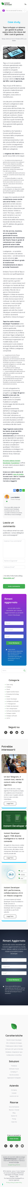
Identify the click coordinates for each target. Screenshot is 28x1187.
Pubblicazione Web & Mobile (14, 1046)
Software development (13, 711)
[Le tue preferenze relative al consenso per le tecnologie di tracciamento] (2, 1184)
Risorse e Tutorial (14, 1110)
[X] (17, 490)
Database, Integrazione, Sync (14, 1052)
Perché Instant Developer (14, 1040)
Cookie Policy (18, 1182)
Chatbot (8, 687)
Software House (14, 1069)
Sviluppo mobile (11, 713)
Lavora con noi (14, 1096)
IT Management (11, 703)
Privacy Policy (10, 1182)
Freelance (14, 1066)
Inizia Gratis (14, 1139)
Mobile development (12, 706)
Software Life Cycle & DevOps (14, 1049)
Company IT (14, 1072)
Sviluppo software (11, 715)
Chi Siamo (14, 1090)
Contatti (14, 1093)
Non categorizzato (11, 708)
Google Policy (11, 1165)
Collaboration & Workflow (14, 1055)
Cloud (8, 689)
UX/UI (8, 718)
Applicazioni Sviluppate (14, 1078)
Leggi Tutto (10, 803)
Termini (18, 1165)
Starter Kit (14, 1116)
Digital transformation (12, 692)
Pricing (14, 1119)
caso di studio (18, 474)
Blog (14, 1113)
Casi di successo (14, 1075)
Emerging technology (12, 694)
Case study (14, 22)
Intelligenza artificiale (12, 701)
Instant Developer (11, 699)
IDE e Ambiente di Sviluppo (14, 1043)
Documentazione (14, 1107)
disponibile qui (9, 578)
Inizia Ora (14, 1122)
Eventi (8, 696)
